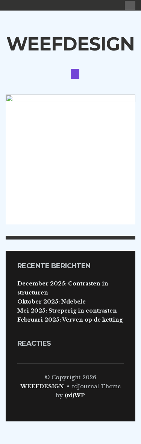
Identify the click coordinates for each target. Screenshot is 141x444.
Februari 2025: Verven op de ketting (70, 319)
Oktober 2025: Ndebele (51, 301)
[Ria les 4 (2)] (70, 159)
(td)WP (75, 395)
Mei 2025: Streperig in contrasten (67, 310)
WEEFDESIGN (70, 44)
